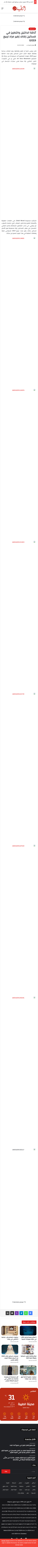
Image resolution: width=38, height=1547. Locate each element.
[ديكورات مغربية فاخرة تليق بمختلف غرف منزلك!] (28, 1370)
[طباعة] (8, 1313)
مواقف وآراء (21, 1493)
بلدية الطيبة (14, 1486)
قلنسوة (33, 1493)
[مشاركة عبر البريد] (12, 1313)
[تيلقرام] (21, 1313)
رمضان (33, 1490)
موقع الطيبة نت (30, 45)
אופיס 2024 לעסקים (20, 1530)
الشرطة (14, 1483)
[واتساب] (26, 1313)
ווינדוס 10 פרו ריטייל (29, 1511)
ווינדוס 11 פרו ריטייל (18, 1511)
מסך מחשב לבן (24, 1527)
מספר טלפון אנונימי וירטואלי (23, 1514)
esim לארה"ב (26, 1524)
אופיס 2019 (17, 1505)
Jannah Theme (5, 1541)
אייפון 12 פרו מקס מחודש (12, 1521)
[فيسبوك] (30, 1313)
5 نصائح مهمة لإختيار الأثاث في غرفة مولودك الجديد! (28, 1338)
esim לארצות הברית (17, 1524)
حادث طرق (5, 1486)
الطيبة (7, 1483)
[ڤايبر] (17, 1313)
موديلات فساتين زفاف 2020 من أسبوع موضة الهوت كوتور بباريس (10, 1358)
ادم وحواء (32, 29)
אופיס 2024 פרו (30, 1530)
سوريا (20, 1490)
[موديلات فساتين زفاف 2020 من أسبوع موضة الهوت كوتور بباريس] (10, 1349)
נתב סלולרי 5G (9, 1511)
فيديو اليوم (5, 1490)
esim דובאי (8, 1524)
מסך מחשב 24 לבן (5, 1527)
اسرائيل (33, 1483)
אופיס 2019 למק (19, 1508)
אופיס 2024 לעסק (16, 1533)
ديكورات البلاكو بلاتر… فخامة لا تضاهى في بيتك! (10, 1338)
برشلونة (21, 1486)
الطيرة (33, 1486)
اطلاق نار (27, 1483)
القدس (28, 1486)
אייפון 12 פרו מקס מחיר (25, 1521)
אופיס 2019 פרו (25, 1505)
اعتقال (20, 1483)
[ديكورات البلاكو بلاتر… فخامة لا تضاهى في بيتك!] (10, 1330)
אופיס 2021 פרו (9, 1505)
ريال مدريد (27, 1490)
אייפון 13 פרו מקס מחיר (25, 1518)
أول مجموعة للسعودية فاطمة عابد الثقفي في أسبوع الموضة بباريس (11, 1379)
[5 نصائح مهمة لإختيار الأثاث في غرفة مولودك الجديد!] (28, 1330)
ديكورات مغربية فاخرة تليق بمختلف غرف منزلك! (28, 1378)
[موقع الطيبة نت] (19, 8)
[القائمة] (2, 9)
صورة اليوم (14, 1490)
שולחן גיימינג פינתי (11, 1514)
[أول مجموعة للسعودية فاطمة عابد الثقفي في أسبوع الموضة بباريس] (10, 1370)
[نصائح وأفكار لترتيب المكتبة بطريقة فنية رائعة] (28, 1349)
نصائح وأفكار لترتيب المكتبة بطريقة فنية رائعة (28, 1357)
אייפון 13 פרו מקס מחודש (13, 1518)
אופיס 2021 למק (28, 1508)
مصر (28, 1493)
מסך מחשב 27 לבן (15, 1527)
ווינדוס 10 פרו (10, 1508)
